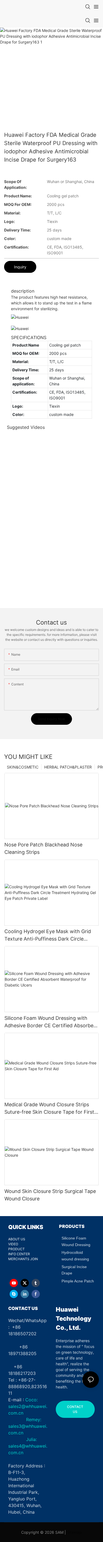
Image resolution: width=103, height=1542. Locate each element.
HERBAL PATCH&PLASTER (68, 767)
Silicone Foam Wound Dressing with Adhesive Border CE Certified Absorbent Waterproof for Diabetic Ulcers (51, 1022)
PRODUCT (16, 1249)
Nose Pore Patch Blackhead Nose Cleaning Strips (43, 848)
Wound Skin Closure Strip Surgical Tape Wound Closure (50, 1195)
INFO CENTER (19, 1254)
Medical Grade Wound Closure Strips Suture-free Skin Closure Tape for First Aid (49, 1109)
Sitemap (74, 1532)
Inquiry (20, 267)
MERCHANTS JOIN (23, 1259)
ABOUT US (16, 1239)
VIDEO (13, 1244)
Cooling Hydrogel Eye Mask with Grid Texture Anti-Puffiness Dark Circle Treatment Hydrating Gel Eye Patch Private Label (47, 935)
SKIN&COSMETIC (22, 767)
